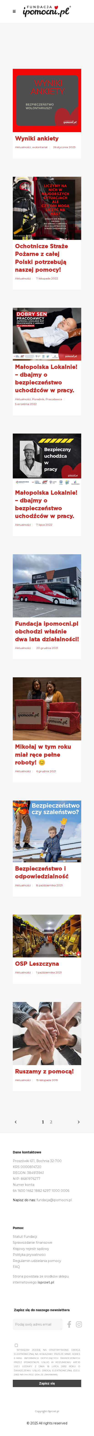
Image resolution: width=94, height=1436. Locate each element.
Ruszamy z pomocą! (44, 1071)
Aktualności (23, 147)
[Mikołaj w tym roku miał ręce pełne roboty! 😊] (47, 708)
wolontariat (40, 147)
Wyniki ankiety (37, 138)
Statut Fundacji (25, 1237)
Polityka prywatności (29, 1255)
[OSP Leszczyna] (47, 936)
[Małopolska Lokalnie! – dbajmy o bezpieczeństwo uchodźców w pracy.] (47, 334)
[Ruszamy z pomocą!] (47, 1033)
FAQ (16, 1267)
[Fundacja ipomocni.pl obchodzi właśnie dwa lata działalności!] (47, 585)
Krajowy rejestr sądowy (31, 1249)
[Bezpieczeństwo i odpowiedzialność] (47, 831)
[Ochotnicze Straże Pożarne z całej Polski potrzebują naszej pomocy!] (47, 208)
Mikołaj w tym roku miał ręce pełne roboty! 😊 (43, 754)
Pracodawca (54, 399)
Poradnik (38, 399)
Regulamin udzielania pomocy (37, 1261)
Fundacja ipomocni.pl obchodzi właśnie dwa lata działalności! (47, 631)
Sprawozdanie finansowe (32, 1242)
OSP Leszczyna (37, 963)
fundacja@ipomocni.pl (54, 1200)
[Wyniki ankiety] (47, 100)
